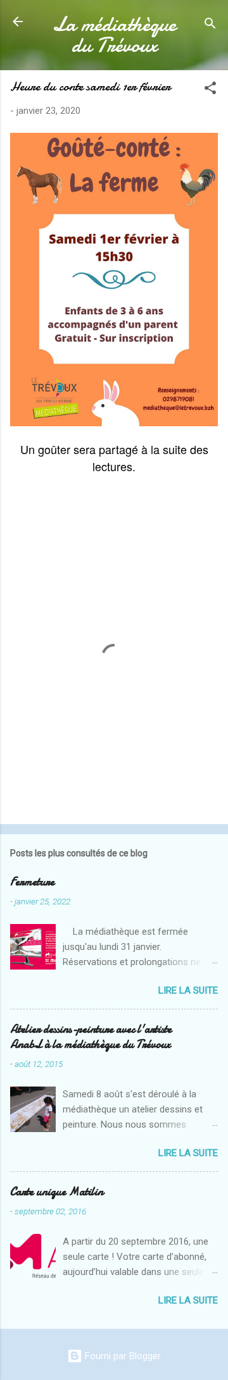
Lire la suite (188, 990)
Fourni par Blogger (121, 1356)
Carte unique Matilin (56, 1192)
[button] (210, 90)
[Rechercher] (210, 25)
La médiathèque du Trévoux (114, 34)
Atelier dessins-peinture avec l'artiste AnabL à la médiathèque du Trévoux (91, 1036)
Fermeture (32, 882)
